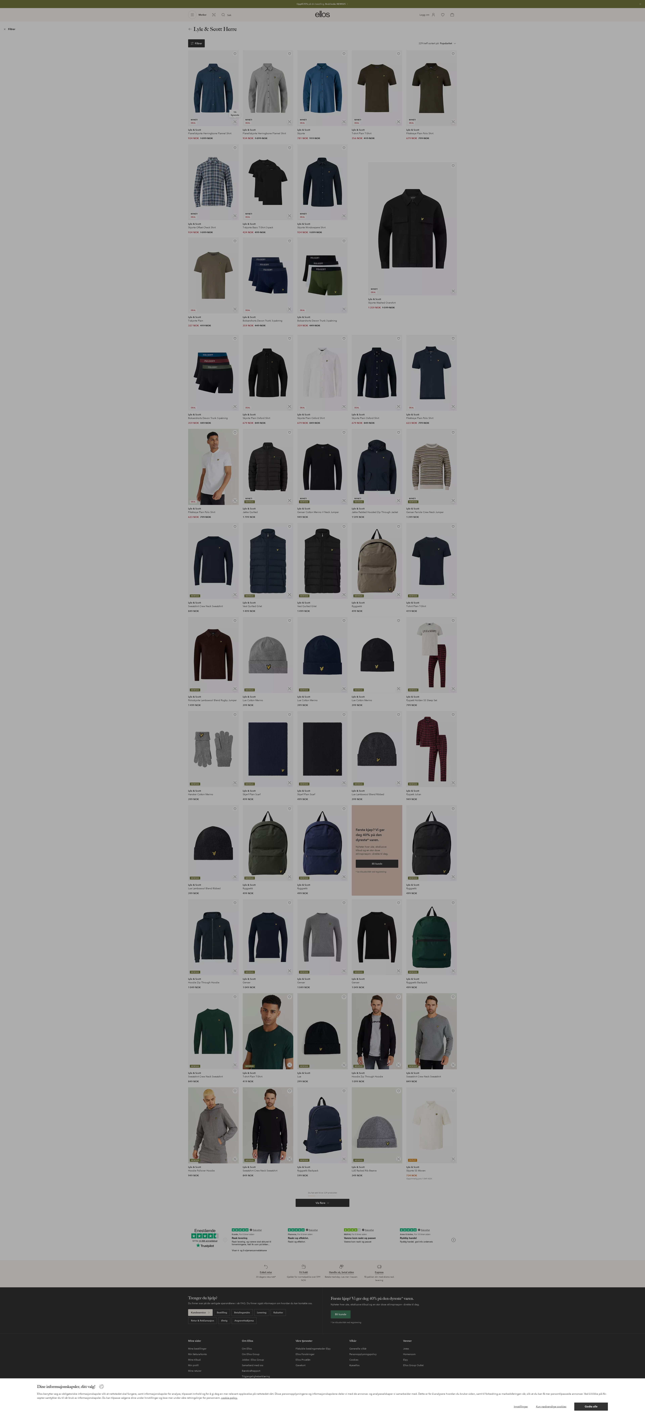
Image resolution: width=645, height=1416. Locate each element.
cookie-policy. (229, 1397)
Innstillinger (521, 1406)
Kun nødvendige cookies (551, 1406)
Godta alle (591, 1406)
